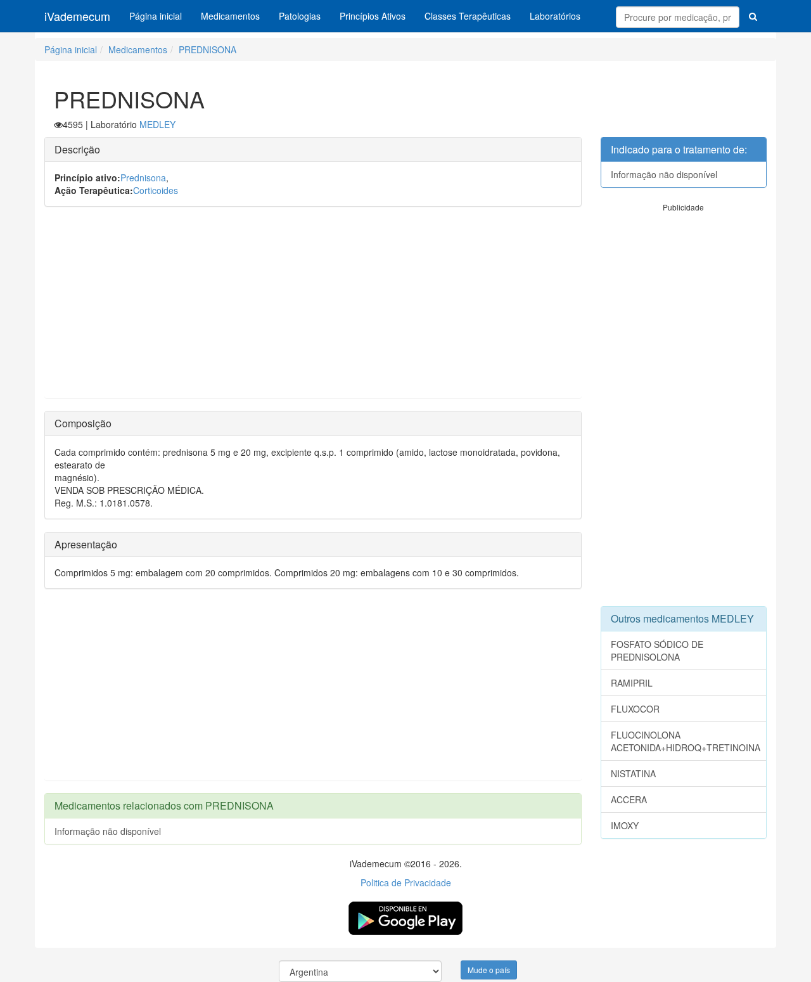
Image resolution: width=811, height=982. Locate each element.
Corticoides (155, 190)
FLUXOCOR (635, 708)
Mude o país (489, 969)
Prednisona (143, 177)
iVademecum (77, 16)
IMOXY (625, 825)
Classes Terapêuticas (468, 16)
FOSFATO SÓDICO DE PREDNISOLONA (657, 650)
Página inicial (155, 16)
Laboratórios (555, 16)
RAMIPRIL (632, 682)
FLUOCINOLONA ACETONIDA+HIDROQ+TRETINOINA (685, 741)
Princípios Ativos (373, 16)
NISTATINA (633, 773)
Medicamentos (230, 16)
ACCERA (629, 799)
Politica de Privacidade (406, 882)
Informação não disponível (107, 831)
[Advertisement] (313, 308)
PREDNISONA (207, 49)
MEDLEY (157, 124)
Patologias (300, 16)
